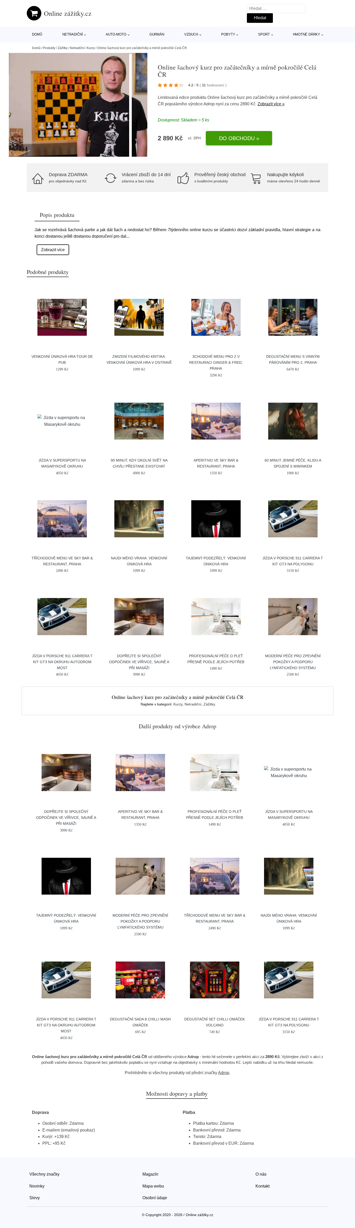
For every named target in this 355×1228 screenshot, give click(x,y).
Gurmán (156, 34)
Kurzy (91, 48)
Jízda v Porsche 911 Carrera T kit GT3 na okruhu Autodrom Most (62, 662)
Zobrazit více (53, 250)
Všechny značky (44, 1174)
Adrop (209, 104)
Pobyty (228, 34)
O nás (260, 1174)
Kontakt (262, 1186)
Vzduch (191, 34)
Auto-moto (116, 34)
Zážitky (63, 48)
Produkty (49, 48)
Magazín (150, 1174)
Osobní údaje (154, 1198)
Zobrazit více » (271, 104)
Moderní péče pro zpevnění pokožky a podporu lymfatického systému (293, 662)
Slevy (34, 1198)
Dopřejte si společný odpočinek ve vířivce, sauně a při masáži (139, 662)
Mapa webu (153, 1186)
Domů (37, 34)
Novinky (36, 1186)
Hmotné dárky (306, 34)
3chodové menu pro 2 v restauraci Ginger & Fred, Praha (216, 362)
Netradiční (72, 34)
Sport (264, 34)
